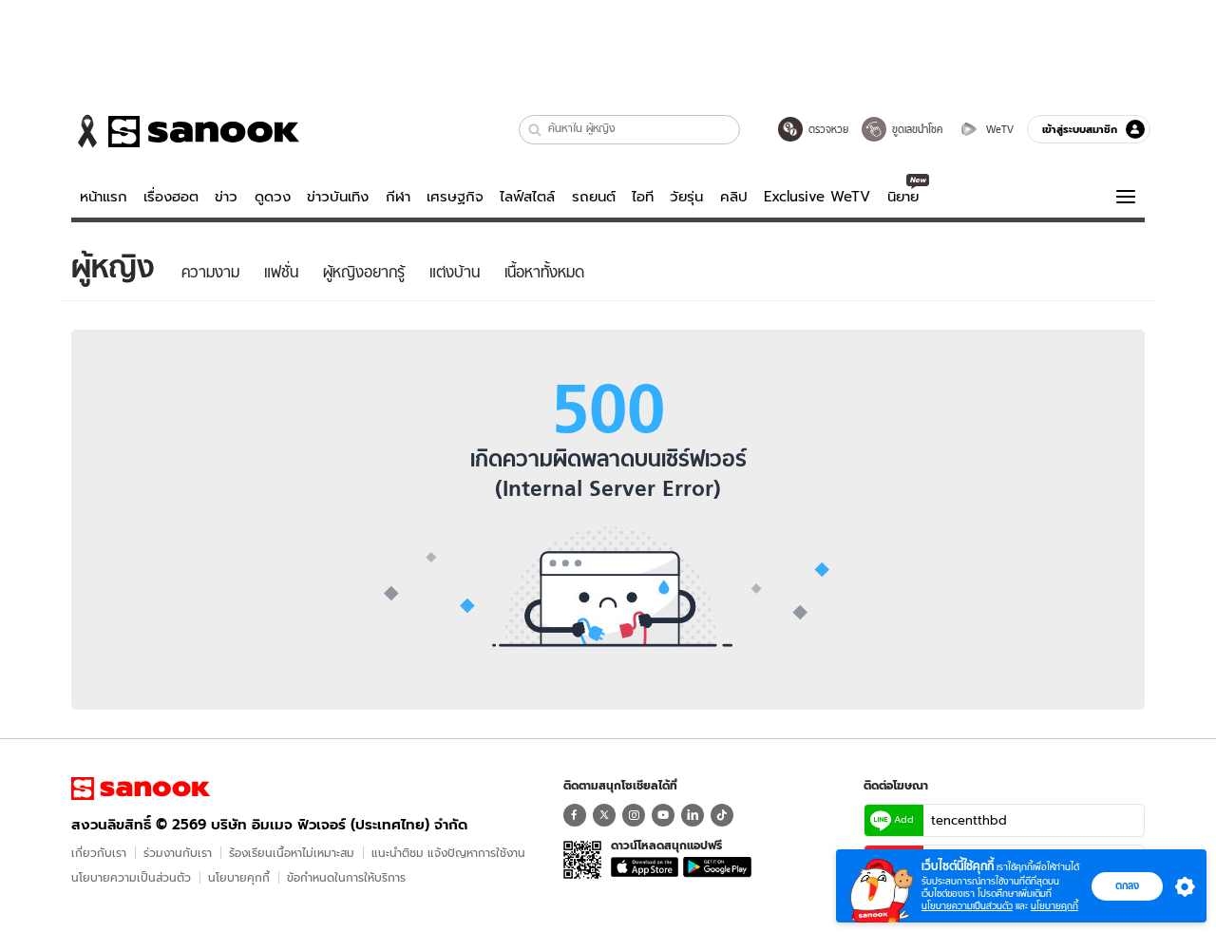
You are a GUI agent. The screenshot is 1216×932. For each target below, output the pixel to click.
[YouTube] (663, 815)
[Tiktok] (722, 815)
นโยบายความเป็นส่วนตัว (131, 877)
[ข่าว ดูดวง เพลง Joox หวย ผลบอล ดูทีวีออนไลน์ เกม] (140, 788)
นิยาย (903, 196)
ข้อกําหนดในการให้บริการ (346, 877)
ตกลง (1127, 885)
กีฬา (398, 196)
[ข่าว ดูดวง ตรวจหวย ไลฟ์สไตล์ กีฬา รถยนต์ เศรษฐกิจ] (185, 131)
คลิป (734, 196)
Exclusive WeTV (817, 196)
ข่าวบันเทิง (338, 196)
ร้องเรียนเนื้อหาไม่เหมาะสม (291, 853)
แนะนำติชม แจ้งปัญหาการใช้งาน (448, 853)
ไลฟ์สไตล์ (527, 196)
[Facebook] (574, 815)
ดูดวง (273, 196)
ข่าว (226, 196)
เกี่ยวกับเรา (98, 853)
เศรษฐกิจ (455, 196)
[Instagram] (633, 815)
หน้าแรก (103, 196)
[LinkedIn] (692, 815)
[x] (604, 815)
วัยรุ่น (686, 196)
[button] (535, 130)
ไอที (643, 196)
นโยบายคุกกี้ (239, 877)
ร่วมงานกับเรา (177, 853)
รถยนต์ (594, 196)
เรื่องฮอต (171, 196)
